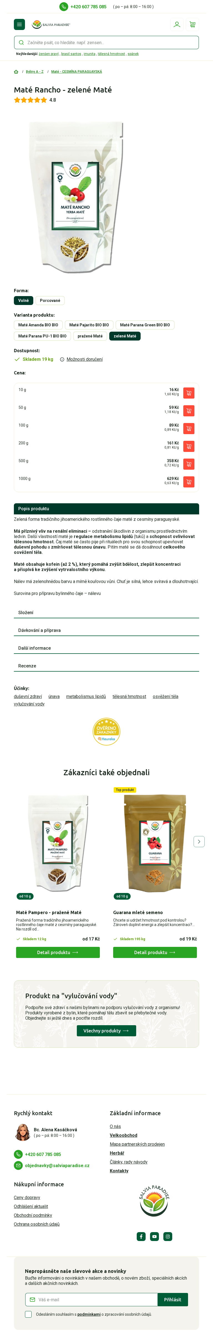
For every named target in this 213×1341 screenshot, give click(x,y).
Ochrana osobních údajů (37, 1224)
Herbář (117, 1153)
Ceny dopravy (27, 1197)
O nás (115, 1126)
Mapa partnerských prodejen (137, 1144)
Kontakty (119, 1171)
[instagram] (167, 1236)
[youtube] (154, 1236)
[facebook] (141, 1236)
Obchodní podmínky (33, 1215)
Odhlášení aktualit (31, 1206)
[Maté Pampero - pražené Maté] (58, 843)
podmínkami (89, 1314)
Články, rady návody (129, 1162)
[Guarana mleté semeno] (155, 843)
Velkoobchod (123, 1135)
